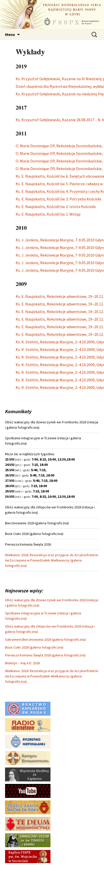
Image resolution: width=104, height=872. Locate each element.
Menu (10, 34)
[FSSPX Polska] (27, 790)
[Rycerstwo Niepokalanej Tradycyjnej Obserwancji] (27, 741)
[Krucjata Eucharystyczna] (27, 757)
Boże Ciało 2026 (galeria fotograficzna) (34, 647)
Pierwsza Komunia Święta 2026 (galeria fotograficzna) (45, 655)
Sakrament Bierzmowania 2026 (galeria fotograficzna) (45, 639)
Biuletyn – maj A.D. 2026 (22, 663)
